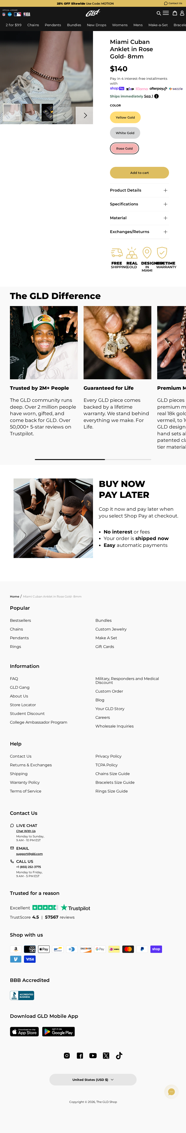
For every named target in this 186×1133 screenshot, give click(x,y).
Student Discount (27, 713)
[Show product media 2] (31, 112)
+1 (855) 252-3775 (28, 867)
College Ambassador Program (38, 722)
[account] (182, 12)
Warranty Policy (25, 782)
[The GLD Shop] (93, 13)
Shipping (19, 773)
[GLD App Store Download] (24, 1032)
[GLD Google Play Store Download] (58, 1032)
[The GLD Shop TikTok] (119, 1055)
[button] (158, 12)
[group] (85, 3)
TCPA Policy (106, 765)
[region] (93, 383)
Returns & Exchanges (31, 765)
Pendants (19, 638)
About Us (19, 696)
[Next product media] (84, 115)
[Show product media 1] (11, 112)
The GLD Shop (106, 1102)
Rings (15, 646)
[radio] (125, 117)
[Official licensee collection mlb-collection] (17, 14)
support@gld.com (29, 853)
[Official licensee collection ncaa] (10, 14)
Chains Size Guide (112, 773)
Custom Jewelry (111, 629)
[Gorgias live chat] (171, 1091)
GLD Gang (20, 687)
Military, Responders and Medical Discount (127, 680)
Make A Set (106, 638)
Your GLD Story (109, 708)
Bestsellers (20, 620)
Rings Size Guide (111, 791)
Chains (16, 629)
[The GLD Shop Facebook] (79, 1055)
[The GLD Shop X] (106, 1055)
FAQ (14, 678)
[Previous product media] (66, 115)
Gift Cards (104, 646)
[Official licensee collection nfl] (3, 14)
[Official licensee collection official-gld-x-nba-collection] (26, 14)
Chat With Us (26, 831)
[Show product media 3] (50, 112)
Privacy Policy (108, 756)
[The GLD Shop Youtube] (93, 1055)
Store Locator (23, 705)
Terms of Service (25, 791)
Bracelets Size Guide (115, 782)
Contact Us (175, 3)
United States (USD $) (90, 1080)
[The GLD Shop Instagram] (66, 1055)
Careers (102, 717)
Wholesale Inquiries (114, 726)
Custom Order (109, 691)
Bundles (103, 620)
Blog (99, 700)
